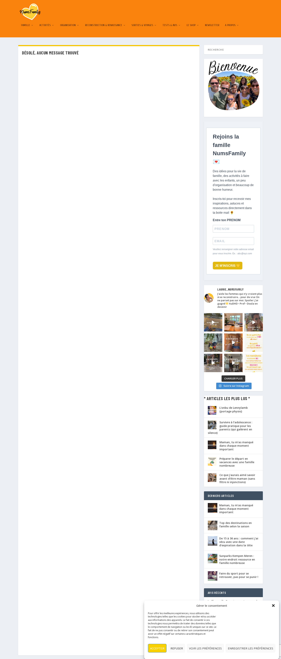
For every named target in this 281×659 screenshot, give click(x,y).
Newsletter (212, 25)
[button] (273, 605)
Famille (25, 25)
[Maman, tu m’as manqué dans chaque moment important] (212, 508)
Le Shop (191, 25)
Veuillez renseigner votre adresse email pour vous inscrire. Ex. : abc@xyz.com (233, 251)
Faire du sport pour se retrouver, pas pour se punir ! (238, 575)
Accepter (157, 648)
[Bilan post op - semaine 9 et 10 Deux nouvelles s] (213, 322)
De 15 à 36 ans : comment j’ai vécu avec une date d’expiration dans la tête (238, 542)
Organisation (68, 25)
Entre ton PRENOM (226, 220)
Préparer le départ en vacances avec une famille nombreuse (236, 462)
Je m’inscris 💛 (227, 265)
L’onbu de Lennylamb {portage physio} (233, 409)
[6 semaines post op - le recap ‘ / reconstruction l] (233, 342)
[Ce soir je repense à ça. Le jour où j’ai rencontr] (253, 363)
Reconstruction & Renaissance (103, 25)
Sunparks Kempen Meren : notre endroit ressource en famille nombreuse (237, 559)
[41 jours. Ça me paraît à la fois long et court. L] (253, 342)
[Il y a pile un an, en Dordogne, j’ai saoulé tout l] (213, 342)
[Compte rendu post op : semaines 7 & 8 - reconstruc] (253, 322)
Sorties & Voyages (142, 25)
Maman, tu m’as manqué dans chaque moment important (236, 445)
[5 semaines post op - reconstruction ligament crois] (213, 363)
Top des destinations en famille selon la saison (235, 524)
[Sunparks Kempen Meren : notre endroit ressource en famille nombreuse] (212, 558)
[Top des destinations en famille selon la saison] (212, 525)
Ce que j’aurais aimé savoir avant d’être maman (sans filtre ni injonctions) (237, 478)
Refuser (177, 648)
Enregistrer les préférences (250, 648)
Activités (45, 25)
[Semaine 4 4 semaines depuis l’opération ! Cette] (233, 363)
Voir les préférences (205, 648)
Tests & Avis (169, 25)
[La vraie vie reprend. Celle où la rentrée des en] (233, 322)
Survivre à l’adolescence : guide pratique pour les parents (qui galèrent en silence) (230, 427)
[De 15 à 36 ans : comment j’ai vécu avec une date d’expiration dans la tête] (212, 541)
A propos (230, 25)
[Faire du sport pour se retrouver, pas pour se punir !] (212, 576)
